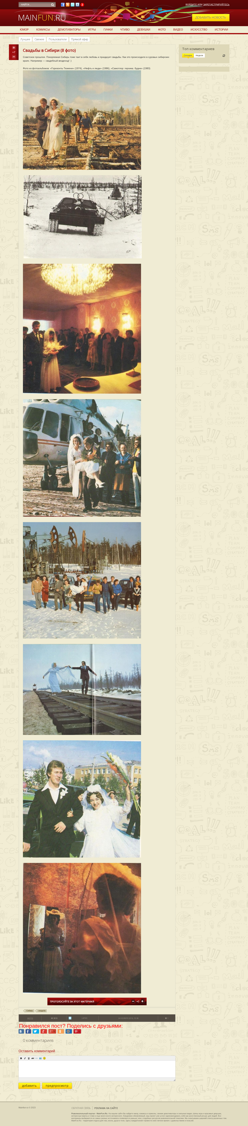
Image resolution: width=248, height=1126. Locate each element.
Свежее (39, 39)
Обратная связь (81, 1108)
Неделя (199, 55)
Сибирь (29, 1011)
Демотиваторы (69, 29)
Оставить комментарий (37, 1051)
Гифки (108, 29)
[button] (21, 1058)
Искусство (199, 29)
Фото (162, 29)
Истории (221, 29)
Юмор (24, 29)
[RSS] (68, 5)
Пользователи (58, 39)
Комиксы (43, 29)
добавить (29, 1086)
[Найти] (52, 4)
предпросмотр (57, 1086)
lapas (84, 1018)
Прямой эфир (79, 39)
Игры (92, 29)
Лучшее (25, 39)
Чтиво (125, 29)
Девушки (143, 29)
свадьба (41, 1011)
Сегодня (188, 55)
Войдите (191, 4)
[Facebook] (63, 5)
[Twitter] (73, 5)
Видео (178, 29)
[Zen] (82, 5)
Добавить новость (211, 17)
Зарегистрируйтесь (216, 4)
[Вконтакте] (77, 5)
